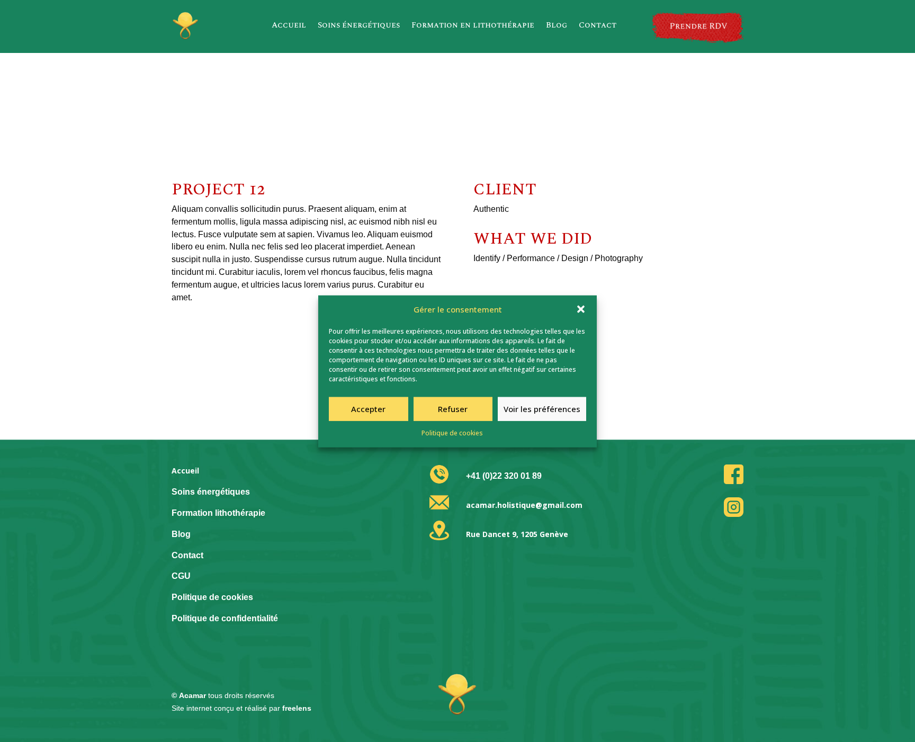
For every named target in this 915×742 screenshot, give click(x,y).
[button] (581, 309)
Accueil (289, 25)
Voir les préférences (542, 409)
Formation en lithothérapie (472, 25)
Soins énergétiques (359, 25)
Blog (556, 25)
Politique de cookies (452, 432)
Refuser (453, 409)
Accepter (368, 409)
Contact (597, 25)
